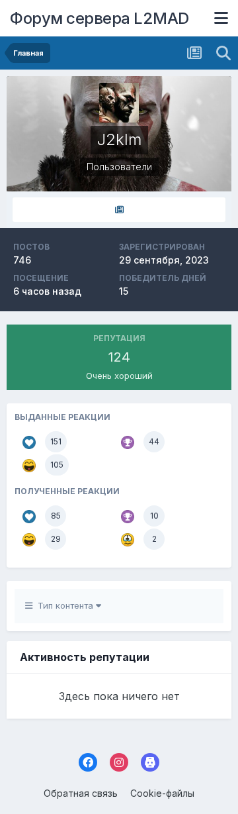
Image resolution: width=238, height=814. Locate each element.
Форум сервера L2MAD (99, 18)
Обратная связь (81, 793)
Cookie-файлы (162, 793)
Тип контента (64, 605)
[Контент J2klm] (119, 210)
